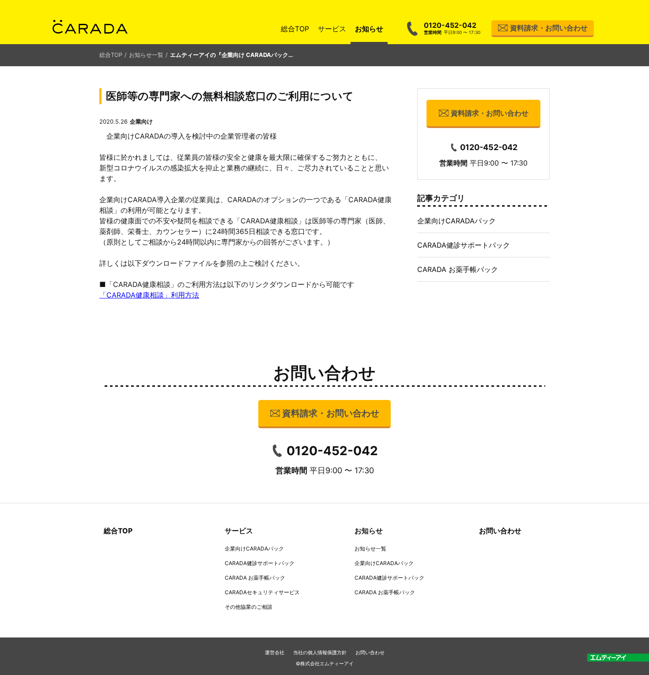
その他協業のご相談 (248, 606)
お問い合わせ (500, 530)
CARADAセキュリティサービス (262, 592)
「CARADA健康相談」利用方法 (149, 294)
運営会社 (274, 652)
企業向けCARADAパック (456, 220)
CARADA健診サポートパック (463, 245)
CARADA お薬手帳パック (457, 269)
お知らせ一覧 (146, 54)
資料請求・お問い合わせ (549, 27)
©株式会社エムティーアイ (325, 663)
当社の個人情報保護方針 (320, 652)
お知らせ (369, 28)
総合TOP (295, 28)
